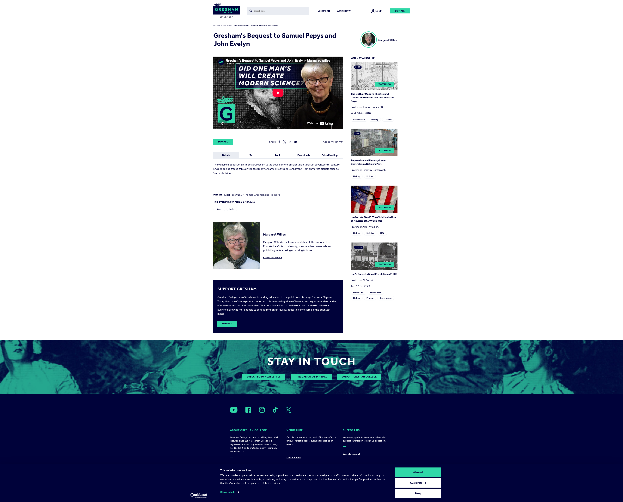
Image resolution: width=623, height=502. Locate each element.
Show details (227, 492)
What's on (324, 11)
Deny (418, 493)
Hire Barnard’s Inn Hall (311, 376)
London (388, 119)
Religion (370, 233)
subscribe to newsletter (264, 376)
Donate (400, 11)
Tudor (231, 209)
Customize (416, 482)
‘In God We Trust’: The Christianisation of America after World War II (373, 219)
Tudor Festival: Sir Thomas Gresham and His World (252, 194)
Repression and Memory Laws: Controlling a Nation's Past (368, 162)
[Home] (226, 11)
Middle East (358, 292)
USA (382, 233)
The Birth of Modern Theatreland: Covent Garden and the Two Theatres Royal (372, 97)
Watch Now (226, 25)
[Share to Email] (295, 142)
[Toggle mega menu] (359, 10)
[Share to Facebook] (279, 142)
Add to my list (330, 141)
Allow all (418, 472)
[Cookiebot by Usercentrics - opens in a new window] (199, 495)
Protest (369, 298)
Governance (375, 292)
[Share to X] (285, 142)
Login (378, 11)
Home (216, 25)
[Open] (234, 410)
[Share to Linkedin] (290, 142)
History (219, 209)
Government (386, 298)
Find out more (272, 257)
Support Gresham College (359, 376)
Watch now (344, 11)
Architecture (359, 119)
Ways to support (351, 454)
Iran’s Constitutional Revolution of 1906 (374, 274)
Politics (369, 176)
